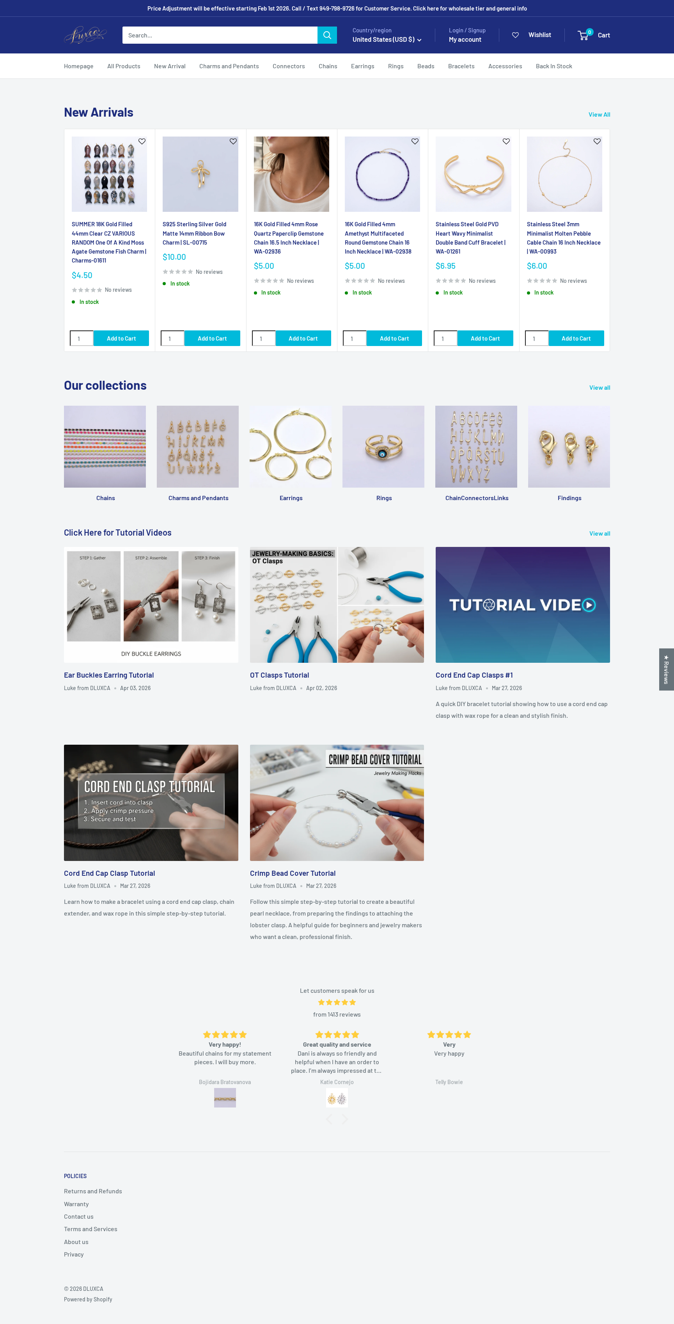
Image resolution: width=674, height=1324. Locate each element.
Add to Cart (121, 338)
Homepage (79, 65)
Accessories (505, 65)
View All (600, 114)
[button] (331, 1119)
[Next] (610, 240)
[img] (337, 1002)
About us (76, 1241)
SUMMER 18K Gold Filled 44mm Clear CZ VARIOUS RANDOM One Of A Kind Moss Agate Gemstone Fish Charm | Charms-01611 (109, 242)
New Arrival (170, 65)
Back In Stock (554, 65)
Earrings (362, 65)
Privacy (74, 1254)
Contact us (79, 1216)
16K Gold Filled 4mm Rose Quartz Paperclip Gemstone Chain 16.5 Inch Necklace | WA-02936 (289, 237)
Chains (328, 65)
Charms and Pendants (229, 65)
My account (465, 39)
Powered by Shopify (88, 1299)
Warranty (76, 1203)
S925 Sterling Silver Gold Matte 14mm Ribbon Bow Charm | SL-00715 (194, 233)
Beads (426, 65)
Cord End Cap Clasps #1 (474, 674)
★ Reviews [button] (666, 669)
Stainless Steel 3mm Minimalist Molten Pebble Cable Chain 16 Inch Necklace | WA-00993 (564, 237)
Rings (396, 65)
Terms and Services (90, 1228)
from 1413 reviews (337, 1014)
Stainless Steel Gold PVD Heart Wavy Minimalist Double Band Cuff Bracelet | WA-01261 (471, 237)
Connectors (289, 65)
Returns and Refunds (93, 1190)
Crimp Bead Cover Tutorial (293, 872)
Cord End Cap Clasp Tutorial (109, 872)
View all (600, 387)
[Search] (327, 35)
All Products (123, 65)
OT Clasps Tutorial (279, 674)
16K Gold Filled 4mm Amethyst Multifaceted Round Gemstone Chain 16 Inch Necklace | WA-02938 (378, 237)
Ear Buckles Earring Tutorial (109, 674)
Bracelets (461, 65)
